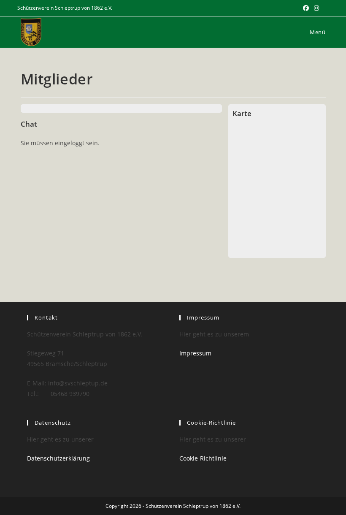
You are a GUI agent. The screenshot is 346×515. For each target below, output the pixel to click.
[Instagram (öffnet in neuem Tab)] (316, 8)
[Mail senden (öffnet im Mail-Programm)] (325, 8)
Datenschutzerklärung (58, 458)
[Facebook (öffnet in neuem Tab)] (305, 8)
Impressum (195, 353)
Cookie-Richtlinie (203, 458)
